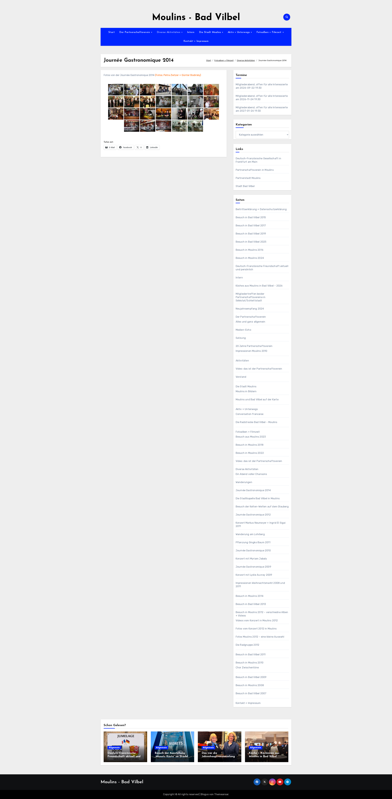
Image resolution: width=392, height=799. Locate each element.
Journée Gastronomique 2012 (253, 514)
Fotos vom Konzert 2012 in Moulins (256, 628)
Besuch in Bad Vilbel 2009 (251, 677)
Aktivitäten (242, 360)
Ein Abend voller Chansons (251, 474)
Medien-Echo (243, 329)
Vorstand (241, 376)
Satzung (241, 337)
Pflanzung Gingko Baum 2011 (253, 542)
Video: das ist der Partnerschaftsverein (259, 368)
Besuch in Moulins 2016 (249, 249)
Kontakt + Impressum (196, 41)
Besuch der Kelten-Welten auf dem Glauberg (262, 506)
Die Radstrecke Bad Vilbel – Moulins (256, 422)
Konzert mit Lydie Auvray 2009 (254, 574)
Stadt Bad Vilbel (245, 186)
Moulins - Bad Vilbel (196, 17)
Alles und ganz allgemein (250, 321)
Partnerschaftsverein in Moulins (255, 169)
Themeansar (221, 794)
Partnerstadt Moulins (248, 178)
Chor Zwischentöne (247, 667)
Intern (190, 32)
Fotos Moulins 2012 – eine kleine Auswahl (260, 636)
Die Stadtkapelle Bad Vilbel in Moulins (258, 498)
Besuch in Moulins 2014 (249, 596)
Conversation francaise (249, 414)
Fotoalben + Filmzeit (269, 32)
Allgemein (114, 747)
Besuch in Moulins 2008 (250, 685)
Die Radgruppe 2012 (247, 644)
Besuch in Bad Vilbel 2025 (251, 241)
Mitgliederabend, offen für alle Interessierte (262, 84)
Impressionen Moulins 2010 (251, 350)
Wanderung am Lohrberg (250, 534)
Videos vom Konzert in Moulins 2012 (257, 620)
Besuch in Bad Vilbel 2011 (251, 654)
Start (111, 32)
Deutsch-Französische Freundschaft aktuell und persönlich (123, 756)
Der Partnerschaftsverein (135, 32)
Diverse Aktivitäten (169, 32)
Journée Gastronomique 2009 (253, 566)
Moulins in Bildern (246, 391)
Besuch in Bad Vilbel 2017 (251, 225)
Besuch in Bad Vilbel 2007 (251, 693)
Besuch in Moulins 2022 (250, 452)
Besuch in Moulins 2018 (249, 444)
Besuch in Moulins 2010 (249, 662)
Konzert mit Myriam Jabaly (251, 558)
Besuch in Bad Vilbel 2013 (251, 604)
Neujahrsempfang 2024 (250, 308)
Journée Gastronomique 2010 (253, 550)
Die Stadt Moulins (210, 32)
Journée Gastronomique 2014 (253, 490)
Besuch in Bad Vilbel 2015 (251, 217)
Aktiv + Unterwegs (239, 32)
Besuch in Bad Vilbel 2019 (251, 233)
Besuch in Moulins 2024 (250, 258)
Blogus (205, 794)
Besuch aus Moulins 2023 (251, 436)
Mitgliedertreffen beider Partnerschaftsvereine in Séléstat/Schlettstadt (251, 297)
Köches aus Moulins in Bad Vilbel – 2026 (259, 285)
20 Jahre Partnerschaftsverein (254, 346)
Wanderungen (244, 482)
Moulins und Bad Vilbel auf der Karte (257, 399)
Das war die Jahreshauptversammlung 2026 (218, 756)
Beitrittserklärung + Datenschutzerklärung (261, 209)
